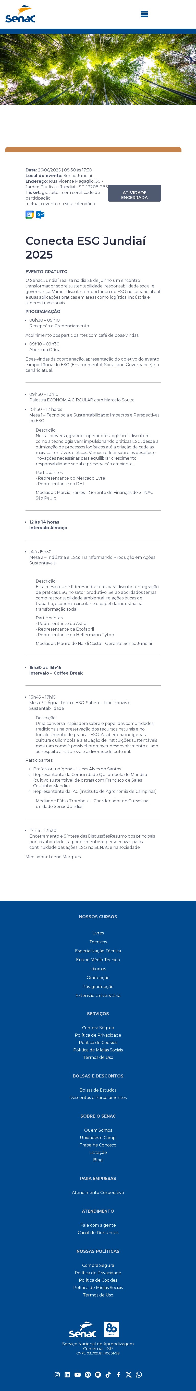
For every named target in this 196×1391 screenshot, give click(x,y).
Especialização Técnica (98, 950)
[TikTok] (108, 1376)
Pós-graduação (98, 986)
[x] (129, 1376)
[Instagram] (57, 1376)
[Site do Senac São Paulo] (98, 1329)
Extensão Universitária (98, 995)
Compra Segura (98, 1027)
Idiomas (98, 968)
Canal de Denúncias (98, 1232)
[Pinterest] (88, 1376)
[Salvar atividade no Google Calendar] (30, 215)
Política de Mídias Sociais (98, 1050)
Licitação (98, 1152)
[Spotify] (98, 1376)
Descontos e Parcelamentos (98, 1097)
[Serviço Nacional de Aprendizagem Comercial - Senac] (20, 21)
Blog (98, 1159)
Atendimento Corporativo (98, 1192)
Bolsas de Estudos (98, 1090)
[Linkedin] (67, 1376)
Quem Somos (98, 1130)
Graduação (98, 977)
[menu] (144, 14)
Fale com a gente (98, 1225)
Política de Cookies (98, 1042)
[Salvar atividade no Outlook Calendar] (40, 215)
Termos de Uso (98, 1057)
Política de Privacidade (98, 1035)
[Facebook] (118, 1376)
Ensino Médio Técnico (98, 959)
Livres (98, 933)
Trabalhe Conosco (98, 1145)
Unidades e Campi (98, 1137)
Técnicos (98, 942)
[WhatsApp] (139, 1376)
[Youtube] (78, 1376)
